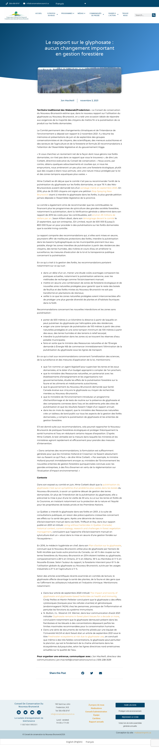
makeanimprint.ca (142, 732)
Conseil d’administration (96, 711)
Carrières (96, 718)
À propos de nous (96, 705)
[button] (83, 673)
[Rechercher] (154, 15)
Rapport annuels (96, 722)
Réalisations (96, 708)
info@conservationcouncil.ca (62, 714)
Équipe (96, 715)
